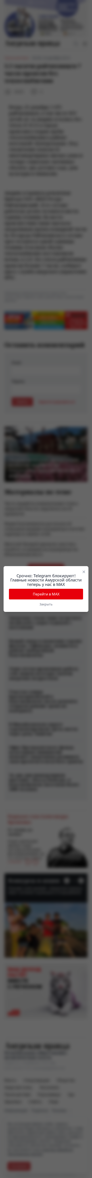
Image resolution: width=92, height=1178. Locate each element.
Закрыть (46, 604)
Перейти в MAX (46, 594)
